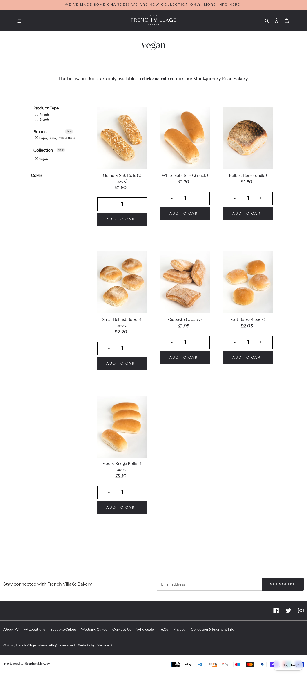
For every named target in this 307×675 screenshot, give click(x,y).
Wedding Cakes (94, 629)
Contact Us (121, 629)
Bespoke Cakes (63, 629)
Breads (44, 114)
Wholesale (145, 629)
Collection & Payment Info (212, 629)
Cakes (36, 176)
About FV (11, 629)
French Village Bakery (31, 645)
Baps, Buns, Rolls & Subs (57, 138)
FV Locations (34, 629)
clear (69, 131)
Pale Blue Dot (105, 645)
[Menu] (19, 20)
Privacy (179, 629)
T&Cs (163, 629)
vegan (43, 159)
